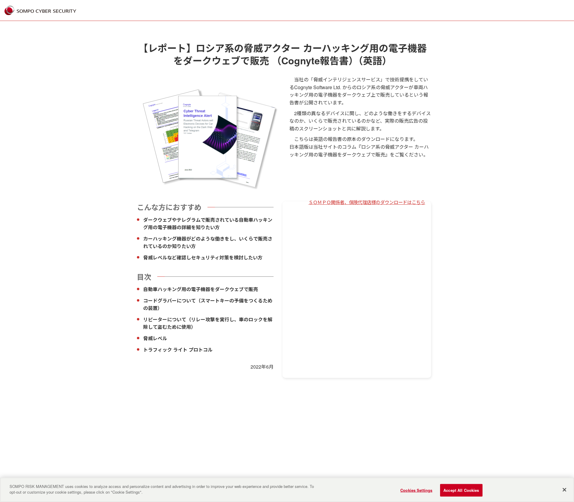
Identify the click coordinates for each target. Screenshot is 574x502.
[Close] (564, 489)
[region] (287, 489)
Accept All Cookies (461, 490)
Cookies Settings (416, 490)
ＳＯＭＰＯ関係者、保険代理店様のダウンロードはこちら (367, 202)
